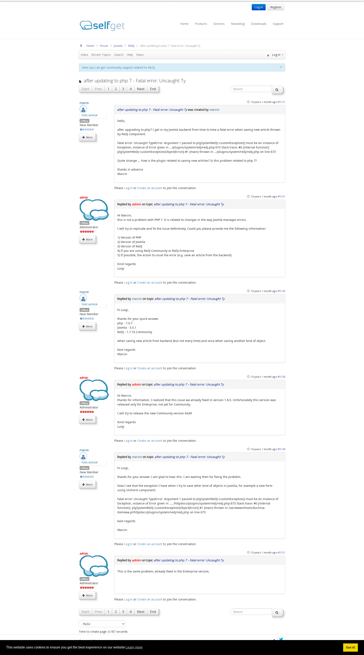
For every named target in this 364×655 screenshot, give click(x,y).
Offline (84, 121)
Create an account (149, 188)
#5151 (281, 552)
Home (184, 24)
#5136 (281, 291)
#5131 (281, 196)
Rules (140, 55)
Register (275, 7)
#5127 (281, 102)
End (153, 89)
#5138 (281, 376)
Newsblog (238, 24)
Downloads (258, 24)
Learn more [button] (134, 647)
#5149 (281, 449)
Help (130, 55)
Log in (128, 188)
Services (219, 24)
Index (84, 55)
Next (141, 89)
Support (278, 24)
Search (118, 55)
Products (201, 24)
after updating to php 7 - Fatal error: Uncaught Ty (152, 110)
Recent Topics (101, 55)
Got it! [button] (350, 647)
